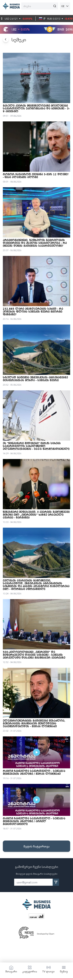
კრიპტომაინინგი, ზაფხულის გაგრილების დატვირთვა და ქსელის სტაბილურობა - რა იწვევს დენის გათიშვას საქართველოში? (35, 243)
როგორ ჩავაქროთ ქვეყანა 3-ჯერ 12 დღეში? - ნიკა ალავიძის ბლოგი (36, 176)
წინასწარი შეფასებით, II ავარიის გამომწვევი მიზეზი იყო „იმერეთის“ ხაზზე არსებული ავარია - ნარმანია (36, 515)
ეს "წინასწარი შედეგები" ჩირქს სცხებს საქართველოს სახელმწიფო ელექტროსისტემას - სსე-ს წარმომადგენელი (36, 446)
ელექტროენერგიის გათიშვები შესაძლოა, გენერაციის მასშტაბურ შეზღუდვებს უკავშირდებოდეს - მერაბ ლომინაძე (34, 723)
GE (62, 6)
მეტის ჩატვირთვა (36, 846)
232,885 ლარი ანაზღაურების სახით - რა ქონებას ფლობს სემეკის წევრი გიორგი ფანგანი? (33, 312)
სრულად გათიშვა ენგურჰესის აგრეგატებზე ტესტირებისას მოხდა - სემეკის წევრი (35, 379)
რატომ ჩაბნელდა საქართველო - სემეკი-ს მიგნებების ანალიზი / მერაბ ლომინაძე (34, 772)
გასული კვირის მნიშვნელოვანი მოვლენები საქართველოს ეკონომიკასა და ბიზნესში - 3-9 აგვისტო (36, 108)
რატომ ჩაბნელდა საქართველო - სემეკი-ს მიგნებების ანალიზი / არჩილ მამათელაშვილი (34, 821)
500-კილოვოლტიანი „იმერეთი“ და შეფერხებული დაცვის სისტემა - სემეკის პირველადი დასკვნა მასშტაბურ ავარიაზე (34, 655)
